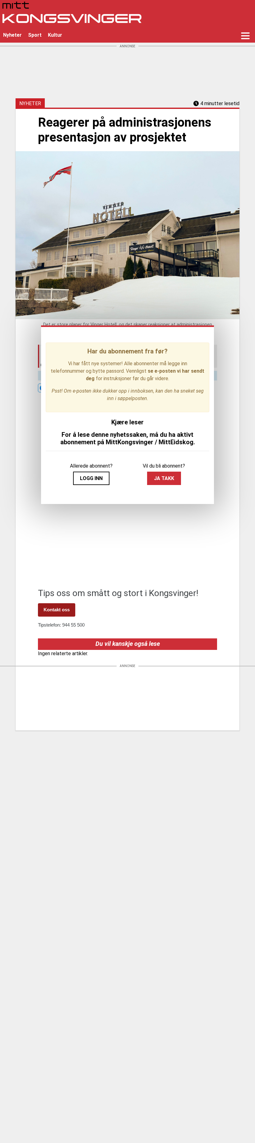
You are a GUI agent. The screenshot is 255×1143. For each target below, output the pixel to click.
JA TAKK (164, 478)
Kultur (55, 35)
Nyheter (12, 35)
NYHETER (30, 103)
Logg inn (91, 478)
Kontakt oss (57, 609)
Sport (35, 35)
